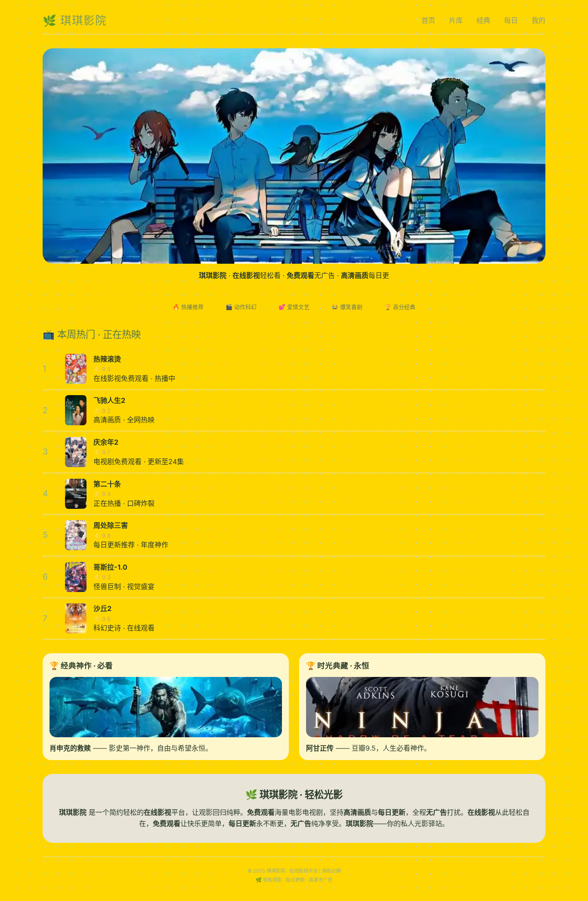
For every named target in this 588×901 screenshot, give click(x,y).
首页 (428, 20)
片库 (456, 20)
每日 (511, 20)
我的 (538, 20)
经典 (483, 20)
